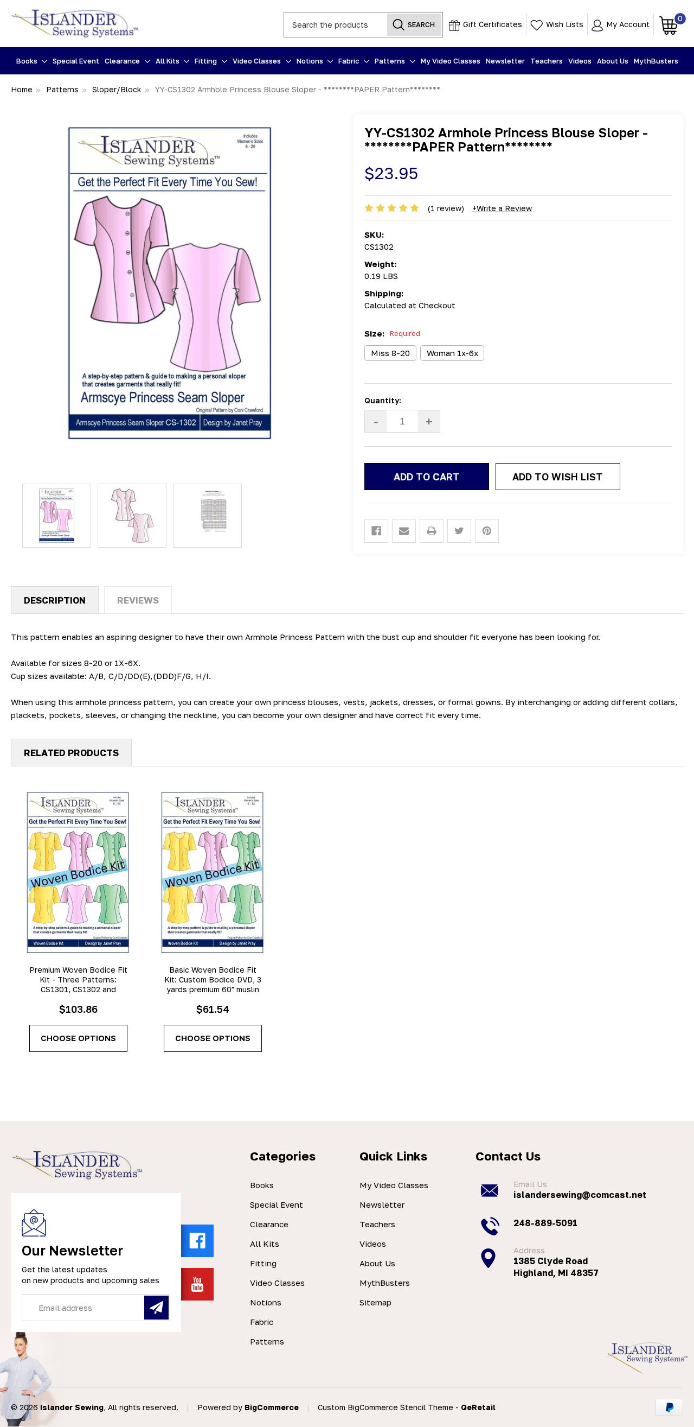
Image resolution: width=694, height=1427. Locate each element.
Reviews (138, 600)
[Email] (404, 531)
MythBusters (656, 60)
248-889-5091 (545, 1222)
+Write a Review (502, 208)
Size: (392, 333)
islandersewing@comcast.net (579, 1194)
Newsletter (505, 60)
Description (55, 600)
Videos (580, 60)
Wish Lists (563, 24)
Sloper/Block (117, 89)
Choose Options (78, 1038)
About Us (612, 60)
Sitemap (375, 1302)
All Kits (168, 60)
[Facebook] (376, 531)
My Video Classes (450, 60)
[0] (666, 24)
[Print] (432, 531)
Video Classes (257, 60)
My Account (627, 24)
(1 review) (446, 208)
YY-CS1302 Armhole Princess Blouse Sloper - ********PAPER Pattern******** (297, 89)
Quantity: (382, 400)
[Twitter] (459, 531)
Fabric (349, 60)
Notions (311, 60)
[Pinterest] (487, 531)
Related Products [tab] (71, 752)
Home (22, 89)
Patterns (391, 60)
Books (27, 60)
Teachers (546, 60)
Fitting (207, 60)
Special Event (76, 60)
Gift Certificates (491, 24)
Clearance (123, 60)
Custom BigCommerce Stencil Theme (385, 1407)
